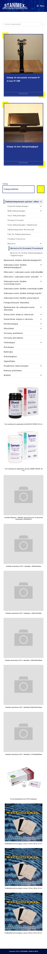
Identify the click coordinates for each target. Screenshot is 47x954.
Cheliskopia (9, 342)
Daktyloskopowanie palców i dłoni (22, 201)
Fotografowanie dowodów (16, 302)
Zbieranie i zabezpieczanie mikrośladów (23, 272)
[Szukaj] (40, 189)
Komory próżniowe (13, 370)
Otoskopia (9, 347)
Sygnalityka (9, 361)
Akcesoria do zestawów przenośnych (26, 248)
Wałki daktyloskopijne (16, 211)
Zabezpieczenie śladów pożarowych (21, 298)
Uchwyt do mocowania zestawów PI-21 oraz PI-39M (23, 79)
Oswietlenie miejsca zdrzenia (18, 319)
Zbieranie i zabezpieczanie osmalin (21, 276)
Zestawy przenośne (16, 220)
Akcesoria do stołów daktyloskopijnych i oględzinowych (26, 254)
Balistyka (8, 352)
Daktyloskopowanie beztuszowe (21, 230)
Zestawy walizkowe (13, 333)
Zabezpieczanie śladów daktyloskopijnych (15, 266)
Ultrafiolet (9, 328)
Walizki (7, 375)
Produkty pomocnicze (16, 239)
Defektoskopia (11, 324)
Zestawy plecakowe (13, 338)
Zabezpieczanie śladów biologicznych (22, 293)
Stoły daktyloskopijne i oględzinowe (22, 225)
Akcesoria (11, 244)
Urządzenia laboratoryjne (16, 366)
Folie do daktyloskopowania (19, 234)
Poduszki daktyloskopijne (18, 206)
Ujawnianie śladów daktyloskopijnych (22, 260)
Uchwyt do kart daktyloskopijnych (22, 146)
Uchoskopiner (10, 356)
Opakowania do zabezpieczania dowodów (19, 308)
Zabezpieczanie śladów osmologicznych (23, 288)
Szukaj (5, 184)
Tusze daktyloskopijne (17, 216)
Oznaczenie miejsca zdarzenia (19, 314)
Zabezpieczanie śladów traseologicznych (15, 282)
